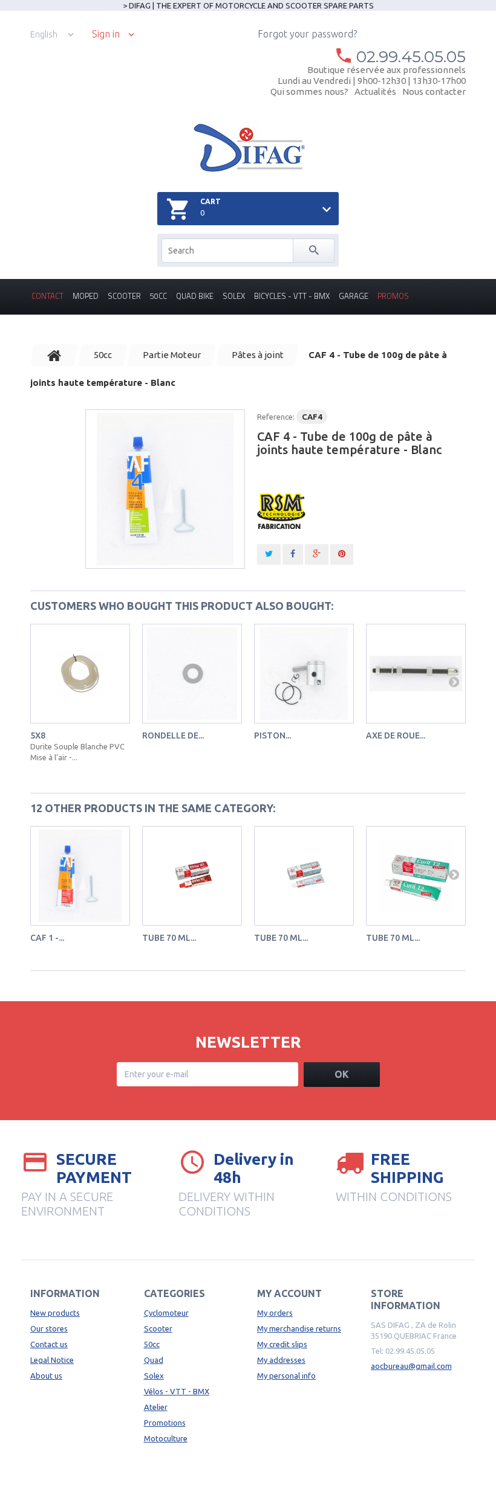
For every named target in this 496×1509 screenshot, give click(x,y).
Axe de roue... (395, 735)
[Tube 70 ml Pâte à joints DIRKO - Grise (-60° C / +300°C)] (304, 876)
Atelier (156, 1407)
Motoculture (166, 1438)
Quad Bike (195, 296)
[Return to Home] (54, 355)
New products (55, 1313)
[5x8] (80, 673)
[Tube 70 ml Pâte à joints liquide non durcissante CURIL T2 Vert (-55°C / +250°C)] (416, 876)
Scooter (124, 296)
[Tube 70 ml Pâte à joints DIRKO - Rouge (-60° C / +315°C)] (192, 876)
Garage (353, 296)
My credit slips (282, 1344)
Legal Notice (52, 1360)
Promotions (165, 1422)
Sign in (106, 34)
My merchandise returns (299, 1328)
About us (46, 1375)
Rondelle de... (173, 735)
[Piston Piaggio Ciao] (304, 673)
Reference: (276, 416)
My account (289, 1293)
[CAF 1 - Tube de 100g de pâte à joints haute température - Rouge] (80, 876)
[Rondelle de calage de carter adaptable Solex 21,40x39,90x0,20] (192, 673)
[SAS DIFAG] (248, 148)
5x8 (37, 735)
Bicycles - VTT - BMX (292, 296)
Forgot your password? (307, 33)
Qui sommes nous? (309, 91)
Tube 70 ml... (169, 938)
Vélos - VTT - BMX (176, 1391)
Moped (86, 296)
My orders (275, 1313)
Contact (47, 296)
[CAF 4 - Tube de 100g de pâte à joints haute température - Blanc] (165, 489)
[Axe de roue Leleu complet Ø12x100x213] (416, 673)
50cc (158, 296)
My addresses (281, 1360)
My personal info (286, 1375)
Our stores (49, 1328)
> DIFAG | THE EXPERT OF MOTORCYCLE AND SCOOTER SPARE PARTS (248, 5)
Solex (234, 296)
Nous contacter (434, 91)
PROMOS (393, 296)
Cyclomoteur (166, 1313)
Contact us (49, 1344)
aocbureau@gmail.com (411, 1366)
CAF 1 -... (47, 938)
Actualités (375, 91)
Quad (153, 1360)
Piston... (272, 735)
